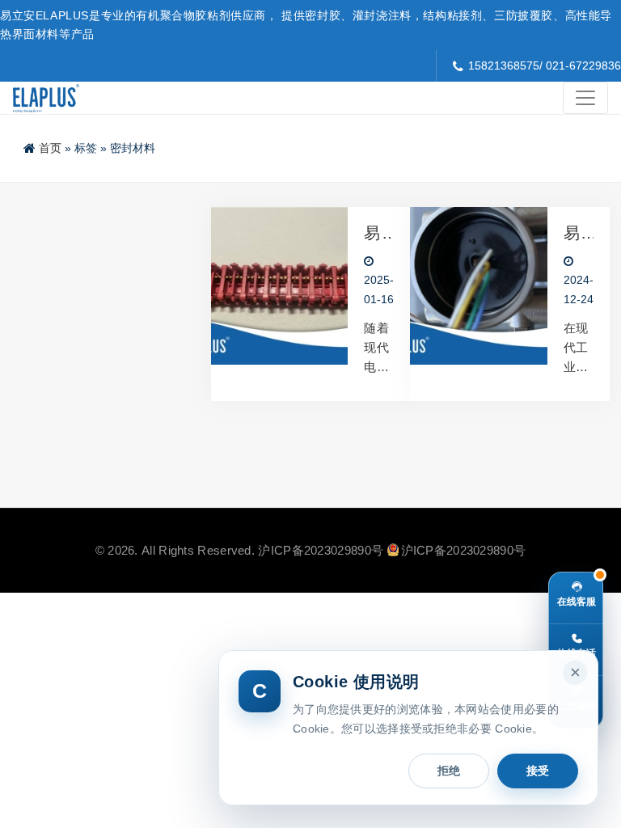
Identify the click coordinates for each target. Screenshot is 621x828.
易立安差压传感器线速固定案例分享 (572, 233)
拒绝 (448, 770)
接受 (537, 770)
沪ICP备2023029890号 (320, 550)
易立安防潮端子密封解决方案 (372, 233)
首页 (50, 148)
